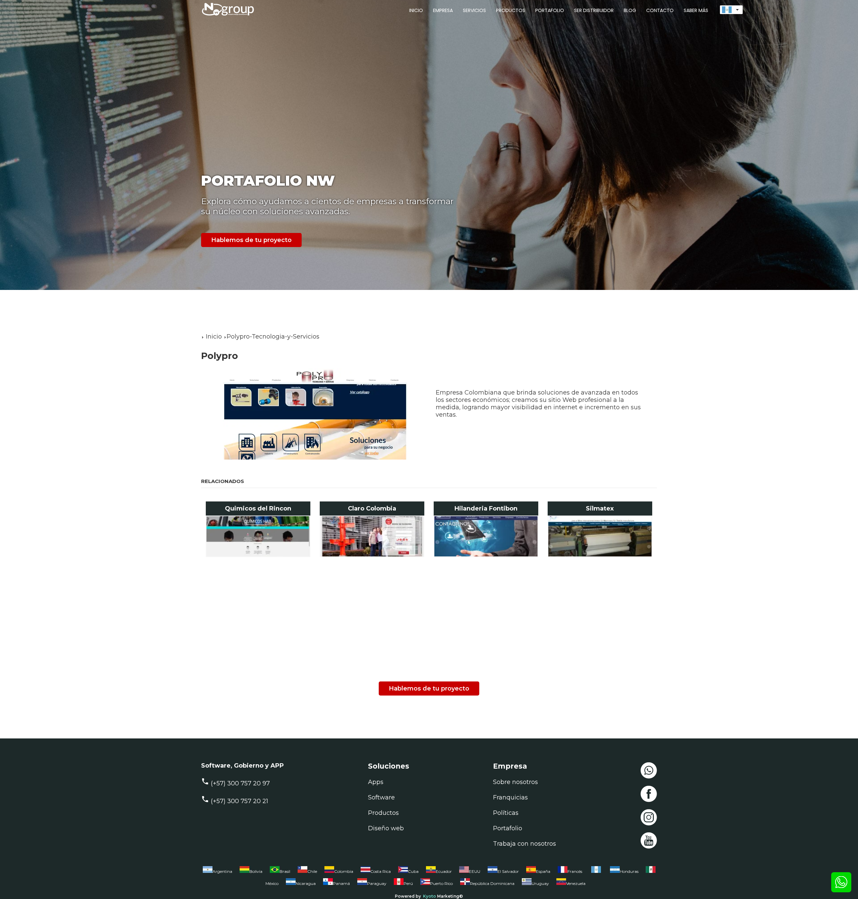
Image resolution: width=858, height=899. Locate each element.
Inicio (214, 336)
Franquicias (510, 797)
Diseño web (386, 828)
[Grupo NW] (224, 16)
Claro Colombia (372, 508)
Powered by (408, 896)
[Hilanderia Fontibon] (486, 536)
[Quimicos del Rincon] (258, 536)
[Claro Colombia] (372, 536)
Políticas (505, 813)
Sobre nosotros (515, 782)
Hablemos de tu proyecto (251, 240)
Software (381, 797)
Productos (383, 813)
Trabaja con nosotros (524, 843)
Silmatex (600, 508)
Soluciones (388, 766)
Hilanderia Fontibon (485, 508)
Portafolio (507, 828)
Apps (375, 782)
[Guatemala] (596, 873)
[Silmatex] (600, 536)
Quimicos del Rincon (258, 508)
